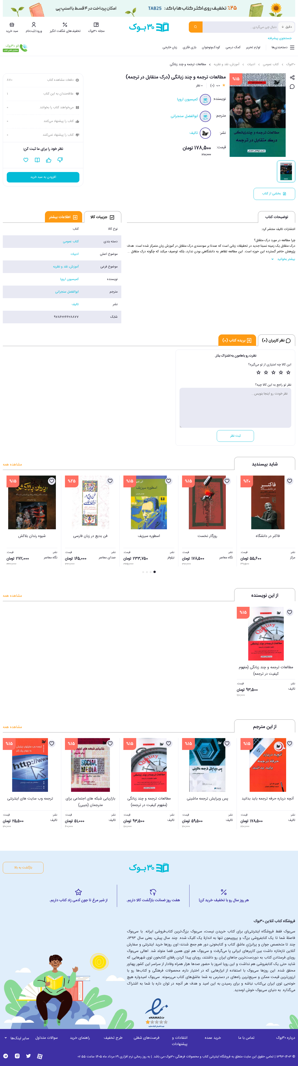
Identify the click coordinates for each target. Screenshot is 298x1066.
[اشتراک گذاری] (292, 77)
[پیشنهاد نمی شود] (60, 160)
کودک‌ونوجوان (211, 47)
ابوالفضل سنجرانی (184, 116)
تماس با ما (246, 1038)
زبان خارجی (170, 47)
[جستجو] (196, 27)
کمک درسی (233, 47)
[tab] (102, 217)
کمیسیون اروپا (187, 99)
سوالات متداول (46, 1038)
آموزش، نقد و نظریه (226, 64)
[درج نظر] (292, 86)
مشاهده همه (12, 465)
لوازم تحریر (253, 47)
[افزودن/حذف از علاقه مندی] (289, 481)
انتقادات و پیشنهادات (179, 1041)
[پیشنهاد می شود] (49, 160)
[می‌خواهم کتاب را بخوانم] (37, 160)
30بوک (290, 64)
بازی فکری (189, 47)
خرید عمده (213, 1038)
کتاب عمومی (271, 64)
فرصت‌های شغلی (146, 1038)
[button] (9, 525)
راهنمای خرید (80, 1038)
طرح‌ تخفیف (113, 1038)
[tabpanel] (62, 273)
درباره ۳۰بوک (285, 1038)
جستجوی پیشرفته (279, 38)
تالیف (194, 133)
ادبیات (251, 64)
